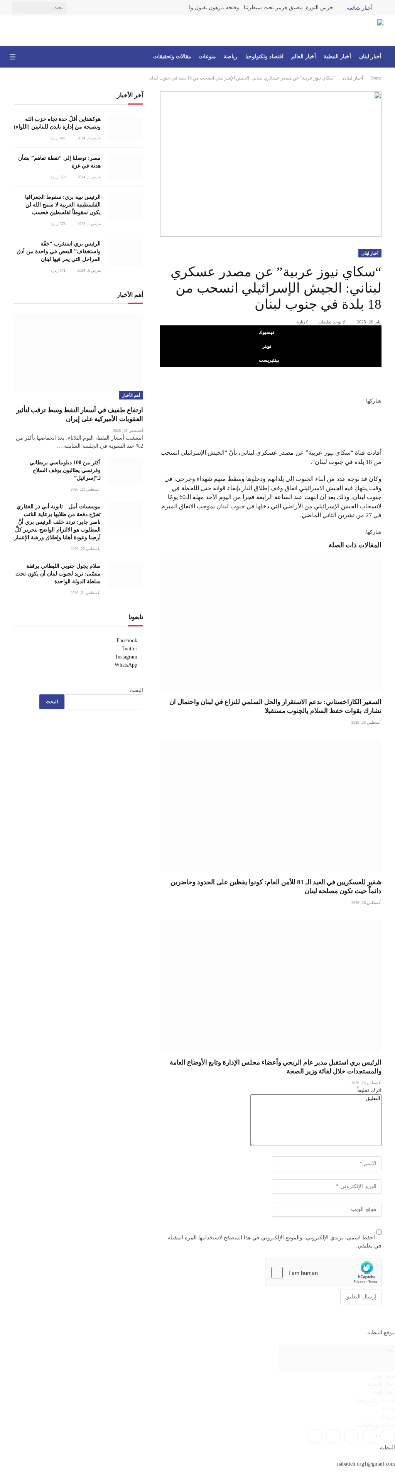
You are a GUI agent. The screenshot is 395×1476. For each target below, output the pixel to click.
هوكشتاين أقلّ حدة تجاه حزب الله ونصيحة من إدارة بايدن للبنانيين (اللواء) (57, 123)
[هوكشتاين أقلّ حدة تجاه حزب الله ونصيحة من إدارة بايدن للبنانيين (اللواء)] (125, 128)
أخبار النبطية (337, 56)
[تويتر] (379, 418)
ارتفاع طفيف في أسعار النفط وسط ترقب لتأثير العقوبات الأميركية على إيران (79, 414)
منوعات (207, 56)
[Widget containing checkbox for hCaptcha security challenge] (323, 1272)
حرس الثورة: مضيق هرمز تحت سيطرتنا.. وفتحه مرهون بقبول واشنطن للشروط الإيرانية (256, 7)
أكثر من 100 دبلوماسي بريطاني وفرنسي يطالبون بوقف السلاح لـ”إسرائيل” (65, 470)
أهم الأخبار (131, 395)
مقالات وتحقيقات (172, 56)
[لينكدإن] (379, 426)
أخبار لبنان (370, 56)
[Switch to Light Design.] (23, 57)
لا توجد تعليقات (331, 322)
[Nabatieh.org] (371, 30)
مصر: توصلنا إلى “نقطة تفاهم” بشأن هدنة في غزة (59, 162)
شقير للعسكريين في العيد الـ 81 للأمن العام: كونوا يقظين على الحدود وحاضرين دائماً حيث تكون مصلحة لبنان (275, 886)
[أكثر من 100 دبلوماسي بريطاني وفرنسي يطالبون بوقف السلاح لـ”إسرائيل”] (125, 471)
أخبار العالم (303, 56)
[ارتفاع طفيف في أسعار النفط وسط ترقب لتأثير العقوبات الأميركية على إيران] (78, 352)
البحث (136, 690)
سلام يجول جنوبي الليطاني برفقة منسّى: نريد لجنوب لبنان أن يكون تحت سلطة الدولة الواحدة (58, 573)
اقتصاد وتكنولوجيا (264, 56)
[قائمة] (12, 57)
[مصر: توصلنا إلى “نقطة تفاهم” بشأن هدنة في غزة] (125, 167)
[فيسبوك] (379, 409)
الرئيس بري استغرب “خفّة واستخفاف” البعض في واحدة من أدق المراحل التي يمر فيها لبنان (59, 251)
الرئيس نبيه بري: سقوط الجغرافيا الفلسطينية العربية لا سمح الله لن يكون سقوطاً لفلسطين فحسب (63, 204)
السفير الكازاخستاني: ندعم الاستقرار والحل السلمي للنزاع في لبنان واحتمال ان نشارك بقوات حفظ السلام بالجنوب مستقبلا (275, 706)
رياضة (230, 56)
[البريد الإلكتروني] (379, 444)
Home (375, 78)
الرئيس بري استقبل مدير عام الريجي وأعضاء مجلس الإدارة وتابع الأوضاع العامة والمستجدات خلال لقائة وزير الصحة (275, 1067)
